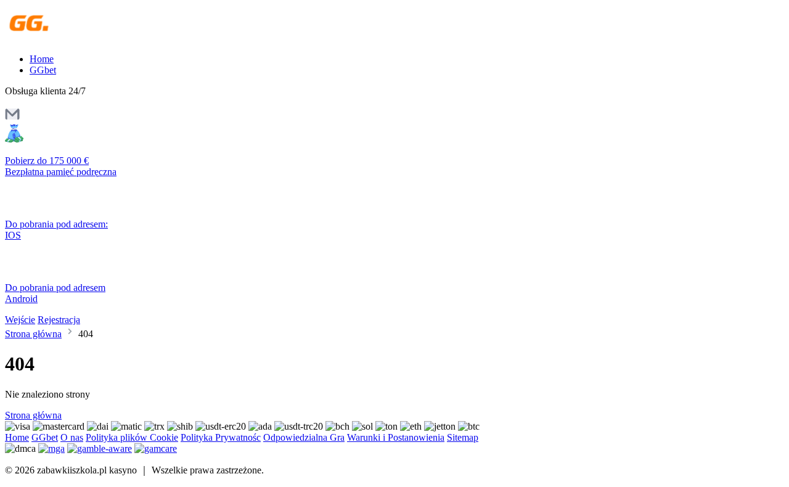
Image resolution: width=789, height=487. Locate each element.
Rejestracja (59, 319)
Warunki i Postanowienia (395, 437)
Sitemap (462, 437)
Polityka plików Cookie (132, 437)
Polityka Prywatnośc (221, 437)
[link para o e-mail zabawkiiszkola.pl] (12, 118)
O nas (71, 437)
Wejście (20, 319)
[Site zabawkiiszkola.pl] (58, 38)
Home (42, 59)
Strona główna (33, 334)
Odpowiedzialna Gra (304, 437)
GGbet (43, 70)
